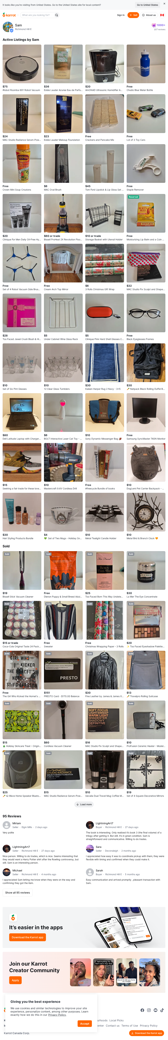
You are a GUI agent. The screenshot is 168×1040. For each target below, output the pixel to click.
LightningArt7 (104, 823)
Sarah (99, 870)
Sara (98, 846)
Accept (84, 1023)
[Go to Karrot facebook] (142, 1010)
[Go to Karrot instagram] (149, 1010)
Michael (17, 870)
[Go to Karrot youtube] (156, 1010)
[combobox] (37, 15)
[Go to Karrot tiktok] (162, 1010)
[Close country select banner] (164, 3)
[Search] (56, 15)
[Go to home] (9, 15)
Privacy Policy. (57, 1014)
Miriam (16, 823)
